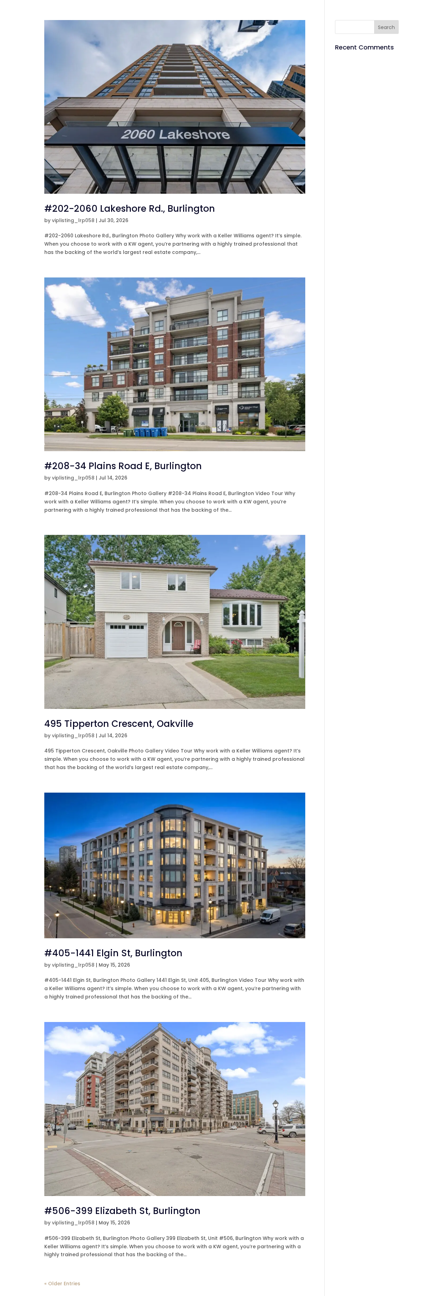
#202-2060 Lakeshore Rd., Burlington (129, 208)
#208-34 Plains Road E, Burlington (123, 466)
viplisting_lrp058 (73, 220)
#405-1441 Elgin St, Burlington (113, 953)
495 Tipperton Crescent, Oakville (118, 724)
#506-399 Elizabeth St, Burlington (122, 1211)
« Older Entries (62, 1283)
